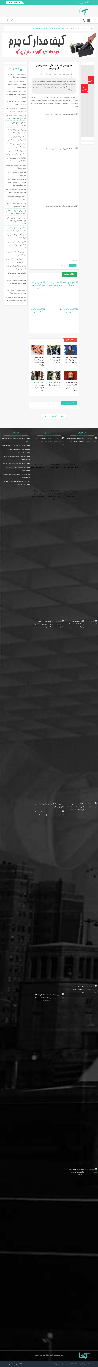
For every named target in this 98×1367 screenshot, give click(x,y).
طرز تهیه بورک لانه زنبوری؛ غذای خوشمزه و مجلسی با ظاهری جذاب (16, 220)
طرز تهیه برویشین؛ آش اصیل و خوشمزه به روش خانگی (17, 76)
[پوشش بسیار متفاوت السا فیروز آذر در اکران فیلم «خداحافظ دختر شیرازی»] (54, 398)
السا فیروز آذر (64, 265)
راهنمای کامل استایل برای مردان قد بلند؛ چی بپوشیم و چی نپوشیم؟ (15, 152)
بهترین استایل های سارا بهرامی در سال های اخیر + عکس (71, 360)
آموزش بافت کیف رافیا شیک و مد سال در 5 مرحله (42, 813)
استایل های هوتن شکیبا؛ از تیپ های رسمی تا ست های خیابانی (71, 386)
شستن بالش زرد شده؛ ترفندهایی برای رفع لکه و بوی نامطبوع (42, 624)
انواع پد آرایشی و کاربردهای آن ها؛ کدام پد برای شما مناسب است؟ (17, 244)
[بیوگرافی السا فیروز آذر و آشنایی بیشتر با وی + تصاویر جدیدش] (70, 398)
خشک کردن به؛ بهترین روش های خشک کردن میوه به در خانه (16, 159)
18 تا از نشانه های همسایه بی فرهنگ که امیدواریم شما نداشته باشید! (43, 997)
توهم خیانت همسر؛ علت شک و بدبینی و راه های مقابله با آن (16, 110)
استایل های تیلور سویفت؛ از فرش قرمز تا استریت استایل (39, 386)
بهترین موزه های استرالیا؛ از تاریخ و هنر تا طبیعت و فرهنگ (16, 205)
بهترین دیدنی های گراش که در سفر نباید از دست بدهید (17, 131)
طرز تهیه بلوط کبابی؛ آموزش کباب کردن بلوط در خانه (16, 267)
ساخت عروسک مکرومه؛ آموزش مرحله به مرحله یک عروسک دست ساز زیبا (16, 94)
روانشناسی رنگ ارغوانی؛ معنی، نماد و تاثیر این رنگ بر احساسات (16, 229)
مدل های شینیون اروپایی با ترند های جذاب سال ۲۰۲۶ (17, 124)
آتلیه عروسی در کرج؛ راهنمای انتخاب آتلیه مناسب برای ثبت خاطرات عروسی (17, 84)
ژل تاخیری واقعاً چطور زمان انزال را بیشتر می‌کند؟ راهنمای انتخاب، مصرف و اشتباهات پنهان (15, 182)
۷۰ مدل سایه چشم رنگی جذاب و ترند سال (43, 440)
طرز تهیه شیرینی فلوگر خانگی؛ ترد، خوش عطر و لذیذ (16, 145)
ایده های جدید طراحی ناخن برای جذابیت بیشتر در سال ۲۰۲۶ (38, 361)
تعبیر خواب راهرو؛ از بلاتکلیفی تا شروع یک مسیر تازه (16, 236)
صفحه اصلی (19, 1363)
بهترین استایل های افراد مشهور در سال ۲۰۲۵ (54, 385)
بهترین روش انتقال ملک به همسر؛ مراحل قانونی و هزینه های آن (16, 212)
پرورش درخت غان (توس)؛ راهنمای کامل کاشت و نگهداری (17, 138)
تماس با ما (82, 2)
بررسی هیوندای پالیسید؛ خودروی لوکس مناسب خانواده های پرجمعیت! (16, 283)
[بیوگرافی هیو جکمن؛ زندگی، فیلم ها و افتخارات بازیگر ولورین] (37, 398)
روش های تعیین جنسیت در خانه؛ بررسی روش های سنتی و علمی (16, 191)
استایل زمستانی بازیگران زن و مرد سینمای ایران (55, 360)
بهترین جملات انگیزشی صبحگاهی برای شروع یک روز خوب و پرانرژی (16, 117)
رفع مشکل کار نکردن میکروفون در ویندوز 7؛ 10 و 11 (16, 103)
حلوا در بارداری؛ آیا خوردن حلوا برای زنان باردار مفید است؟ (16, 291)
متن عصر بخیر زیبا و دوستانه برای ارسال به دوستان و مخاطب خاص (16, 299)
